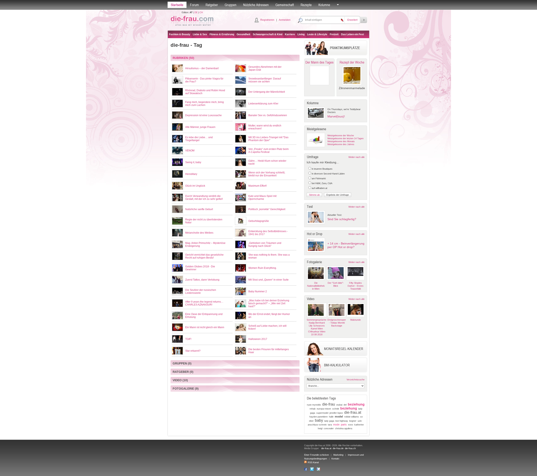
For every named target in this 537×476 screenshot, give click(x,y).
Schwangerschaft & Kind (267, 34)
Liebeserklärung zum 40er (263, 103)
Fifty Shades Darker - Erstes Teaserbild (356, 286)
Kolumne (324, 5)
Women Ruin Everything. (262, 268)
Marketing (338, 455)
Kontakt (335, 458)
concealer (329, 428)
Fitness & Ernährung (222, 34)
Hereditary (191, 174)
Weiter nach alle (356, 157)
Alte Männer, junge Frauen (200, 127)
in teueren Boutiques (322, 169)
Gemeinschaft (284, 5)
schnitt (335, 408)
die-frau (328, 404)
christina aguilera (343, 428)
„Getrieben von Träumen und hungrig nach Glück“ (264, 244)
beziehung (356, 404)
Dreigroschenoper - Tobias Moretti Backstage (336, 323)
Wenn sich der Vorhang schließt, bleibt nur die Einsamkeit (266, 174)
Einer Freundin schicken (316, 455)
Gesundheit (243, 34)
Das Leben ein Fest (352, 34)
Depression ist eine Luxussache (203, 115)
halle (331, 416)
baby (319, 420)
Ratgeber (212, 5)
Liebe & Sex (200, 34)
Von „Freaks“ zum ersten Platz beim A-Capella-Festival (268, 150)
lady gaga (329, 421)
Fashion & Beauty (179, 34)
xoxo (350, 424)
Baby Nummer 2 (257, 291)
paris (344, 424)
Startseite (177, 5)
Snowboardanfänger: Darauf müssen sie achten (264, 80)
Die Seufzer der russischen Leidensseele (200, 291)
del (345, 404)
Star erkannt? (193, 350)
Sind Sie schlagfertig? (341, 219)
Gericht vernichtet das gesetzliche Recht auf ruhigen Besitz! (204, 256)
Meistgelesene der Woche (340, 135)
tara (330, 424)
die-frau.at (352, 412)
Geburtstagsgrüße (258, 221)
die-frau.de (338, 448)
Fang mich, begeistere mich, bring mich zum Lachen (204, 104)
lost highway (341, 421)
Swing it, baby (193, 162)
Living (301, 34)
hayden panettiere (318, 416)
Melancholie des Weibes (199, 232)
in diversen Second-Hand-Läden (328, 173)
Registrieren (267, 19)
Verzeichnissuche (356, 379)
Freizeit (334, 34)
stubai (339, 404)
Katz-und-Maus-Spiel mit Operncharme (262, 197)
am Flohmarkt (319, 178)
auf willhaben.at (319, 188)
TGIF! (188, 339)
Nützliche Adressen (256, 5)
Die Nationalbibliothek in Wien (316, 286)
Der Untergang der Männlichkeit (266, 91)
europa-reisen (324, 408)
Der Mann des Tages (319, 62)
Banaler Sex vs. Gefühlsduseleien (267, 115)
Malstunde (355, 320)
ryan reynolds (314, 404)
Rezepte (306, 5)
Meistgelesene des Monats (341, 141)
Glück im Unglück (195, 185)
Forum (194, 5)
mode (336, 424)
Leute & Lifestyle (317, 34)
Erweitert (352, 19)
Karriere (290, 34)
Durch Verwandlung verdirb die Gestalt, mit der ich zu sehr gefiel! (204, 197)
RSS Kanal (313, 462)
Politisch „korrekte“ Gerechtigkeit (266, 209)
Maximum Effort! (257, 185)
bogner (352, 421)
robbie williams (351, 416)
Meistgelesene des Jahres (340, 144)
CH (201, 12)
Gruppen (230, 5)
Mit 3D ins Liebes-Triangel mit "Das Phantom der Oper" (268, 139)
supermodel (322, 413)
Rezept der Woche (352, 62)
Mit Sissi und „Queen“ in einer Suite (268, 279)
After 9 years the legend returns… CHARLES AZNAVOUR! (204, 303)
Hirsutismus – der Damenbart (202, 68)
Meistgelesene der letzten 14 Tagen (345, 138)
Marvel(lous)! (336, 116)
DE (196, 12)
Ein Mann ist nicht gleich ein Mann (204, 327)
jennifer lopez (336, 413)
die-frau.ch (350, 448)
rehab (312, 408)
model (339, 416)
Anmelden (285, 19)
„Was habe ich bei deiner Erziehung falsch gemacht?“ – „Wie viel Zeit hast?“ (268, 303)
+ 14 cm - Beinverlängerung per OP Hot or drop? (345, 245)
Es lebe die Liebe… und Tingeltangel (199, 139)
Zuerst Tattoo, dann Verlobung (202, 279)
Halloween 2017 (257, 339)
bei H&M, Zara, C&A (322, 183)
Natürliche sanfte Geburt (199, 209)
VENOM (189, 150)
